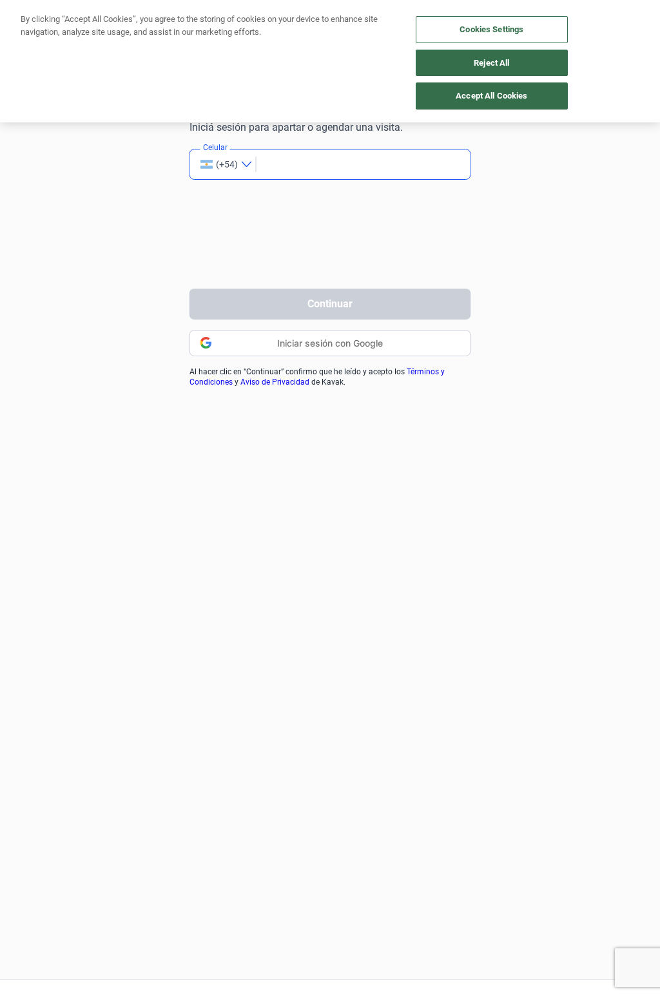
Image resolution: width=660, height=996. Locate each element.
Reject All (491, 63)
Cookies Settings (491, 29)
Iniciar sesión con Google (330, 343)
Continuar (330, 304)
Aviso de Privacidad (274, 382)
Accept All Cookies (491, 96)
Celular (215, 147)
